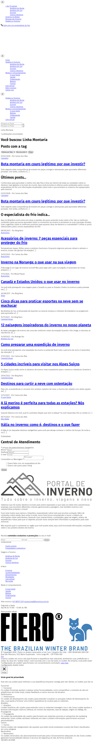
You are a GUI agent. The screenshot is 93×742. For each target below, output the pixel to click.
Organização (15, 79)
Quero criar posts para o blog (20, 466)
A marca (8, 570)
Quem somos (11, 546)
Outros (13, 83)
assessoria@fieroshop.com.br (36, 602)
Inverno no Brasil (12, 17)
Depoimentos (11, 575)
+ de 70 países (11, 6)
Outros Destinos (16, 15)
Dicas (3, 295)
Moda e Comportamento (15, 73)
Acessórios (5, 233)
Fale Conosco (10, 88)
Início (7, 60)
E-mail (4, 454)
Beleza (13, 81)
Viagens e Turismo (12, 21)
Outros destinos (16, 107)
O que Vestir (15, 75)
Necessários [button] (6, 731)
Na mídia (9, 581)
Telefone (4, 452)
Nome (4, 450)
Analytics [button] (4, 703)
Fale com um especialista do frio (16, 25)
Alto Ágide (5, 419)
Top (2, 656)
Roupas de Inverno (13, 19)
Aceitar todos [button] (18, 665)
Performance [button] (6, 694)
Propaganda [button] (6, 712)
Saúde (12, 77)
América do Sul (16, 10)
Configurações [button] (6, 665)
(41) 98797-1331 (18, 602)
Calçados (4, 158)
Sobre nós (9, 90)
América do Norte (17, 8)
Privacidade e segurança (15, 548)
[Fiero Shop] (46, 650)
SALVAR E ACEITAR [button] (8, 740)
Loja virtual (10, 86)
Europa (13, 13)
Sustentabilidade (12, 573)
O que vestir (15, 111)
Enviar (4, 470)
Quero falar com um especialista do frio (24, 463)
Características (7, 319)
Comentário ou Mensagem (12, 459)
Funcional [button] (5, 686)
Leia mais (64, 663)
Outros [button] (4, 723)
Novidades (9, 577)
